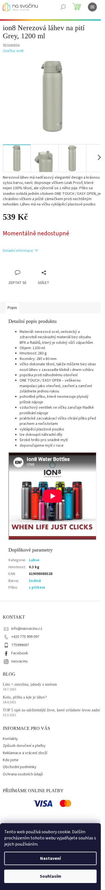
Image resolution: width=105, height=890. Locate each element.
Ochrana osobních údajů (23, 774)
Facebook (19, 653)
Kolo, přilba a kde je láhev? (25, 697)
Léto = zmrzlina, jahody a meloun (30, 684)
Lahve (34, 560)
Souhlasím (50, 876)
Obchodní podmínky (19, 767)
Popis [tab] (12, 308)
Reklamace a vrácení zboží (25, 753)
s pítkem (37, 587)
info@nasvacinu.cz (26, 628)
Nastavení (50, 858)
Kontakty (10, 739)
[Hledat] (63, 7)
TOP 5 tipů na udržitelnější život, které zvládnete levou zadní (51, 710)
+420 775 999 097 (25, 637)
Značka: (13, 51)
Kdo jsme (10, 760)
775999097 (20, 645)
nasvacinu (19, 661)
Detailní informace (18, 251)
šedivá (35, 581)
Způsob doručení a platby (24, 746)
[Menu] (92, 7)
